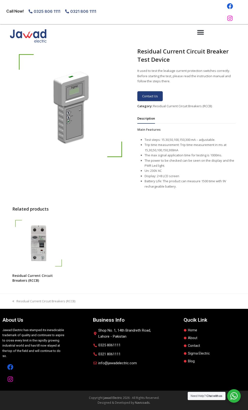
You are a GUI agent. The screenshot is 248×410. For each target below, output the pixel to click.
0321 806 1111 (83, 11)
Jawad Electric (112, 398)
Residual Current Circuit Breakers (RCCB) (182, 106)
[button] (200, 32)
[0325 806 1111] (30, 11)
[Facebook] (230, 6)
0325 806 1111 (47, 11)
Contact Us (150, 96)
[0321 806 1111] (67, 11)
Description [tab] (146, 118)
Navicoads (142, 403)
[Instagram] (230, 18)
